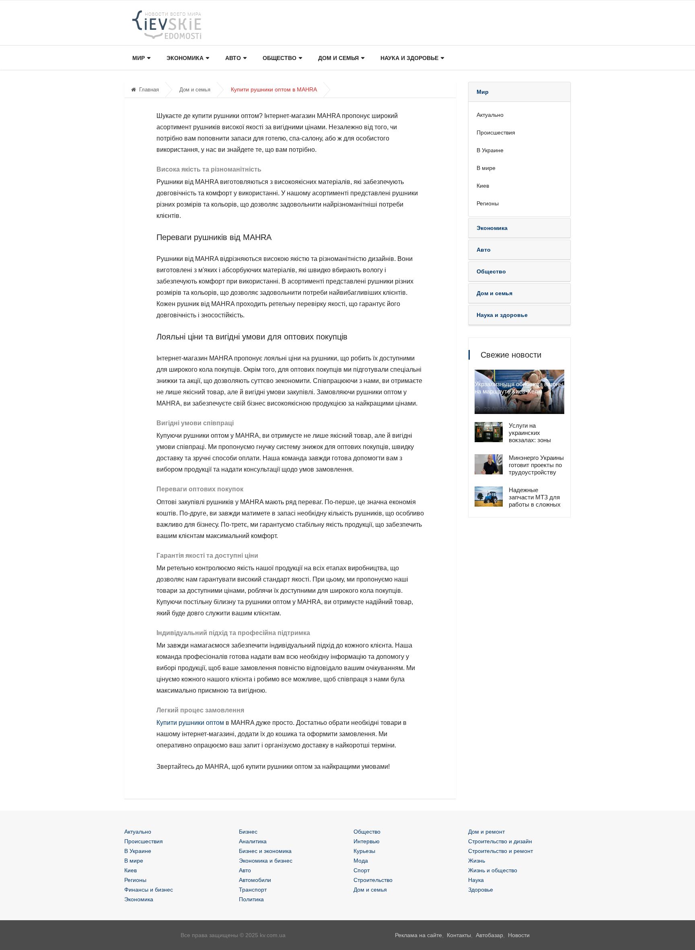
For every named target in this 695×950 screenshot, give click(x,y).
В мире (486, 168)
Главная (149, 90)
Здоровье (480, 889)
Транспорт (253, 889)
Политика (251, 899)
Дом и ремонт (486, 831)
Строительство (373, 880)
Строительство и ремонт (500, 851)
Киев (483, 185)
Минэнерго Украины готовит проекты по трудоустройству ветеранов (536, 468)
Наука (476, 880)
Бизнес (248, 831)
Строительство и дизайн (500, 841)
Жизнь (476, 860)
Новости (519, 935)
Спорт (362, 870)
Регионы (488, 203)
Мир (138, 58)
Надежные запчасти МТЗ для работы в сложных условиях (535, 500)
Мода (361, 860)
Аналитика (253, 841)
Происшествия (496, 132)
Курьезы (364, 851)
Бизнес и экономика (265, 851)
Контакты (459, 935)
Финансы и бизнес (148, 889)
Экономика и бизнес (265, 860)
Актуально (490, 115)
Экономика (185, 58)
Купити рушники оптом (190, 722)
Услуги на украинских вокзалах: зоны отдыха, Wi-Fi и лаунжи (530, 440)
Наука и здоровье (409, 58)
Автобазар (489, 935)
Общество (279, 58)
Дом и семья (338, 58)
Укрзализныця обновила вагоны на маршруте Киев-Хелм (519, 388)
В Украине (490, 150)
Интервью (367, 841)
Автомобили (255, 880)
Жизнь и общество (492, 870)
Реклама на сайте (418, 935)
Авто (233, 58)
